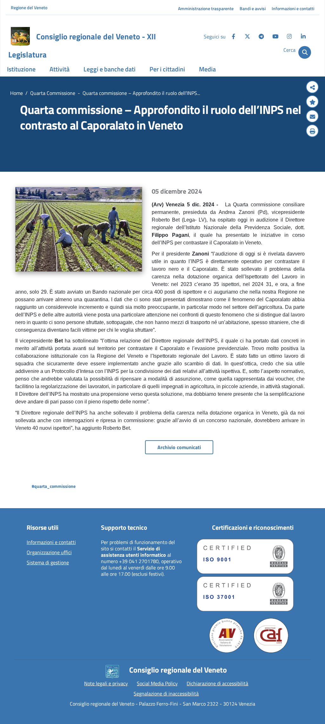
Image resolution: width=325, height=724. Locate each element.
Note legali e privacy (106, 683)
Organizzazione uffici (49, 552)
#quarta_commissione (54, 486)
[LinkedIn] (303, 36)
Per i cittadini (167, 69)
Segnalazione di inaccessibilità (166, 693)
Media (207, 69)
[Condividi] (312, 87)
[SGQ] (245, 556)
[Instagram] (289, 36)
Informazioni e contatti (293, 8)
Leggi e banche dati (109, 69)
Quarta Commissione (52, 93)
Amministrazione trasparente (206, 8)
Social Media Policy (157, 683)
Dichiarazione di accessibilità (217, 683)
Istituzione (21, 69)
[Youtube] (275, 36)
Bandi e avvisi (253, 8)
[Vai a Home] (20, 36)
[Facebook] (233, 36)
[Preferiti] (312, 102)
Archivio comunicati (179, 447)
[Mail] (312, 117)
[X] (247, 36)
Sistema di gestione (48, 562)
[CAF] (271, 635)
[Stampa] (312, 131)
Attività (60, 69)
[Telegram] (261, 36)
